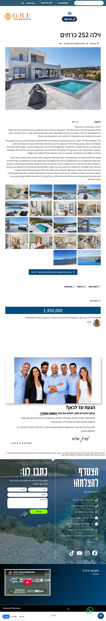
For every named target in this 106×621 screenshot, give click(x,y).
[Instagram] (87, 553)
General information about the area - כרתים (52, 272)
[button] (70, 13)
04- (63, 3)
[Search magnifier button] (76, 3)
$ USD (14, 617)
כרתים (93, 43)
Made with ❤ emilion (12, 608)
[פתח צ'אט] (101, 616)
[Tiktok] (72, 553)
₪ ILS (22, 617)
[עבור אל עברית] (23, 3)
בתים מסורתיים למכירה (74, 43)
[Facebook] (95, 553)
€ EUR (6, 617)
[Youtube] (79, 553)
